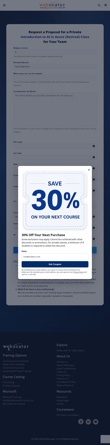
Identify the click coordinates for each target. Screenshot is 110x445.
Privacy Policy (78, 272)
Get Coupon (55, 264)
